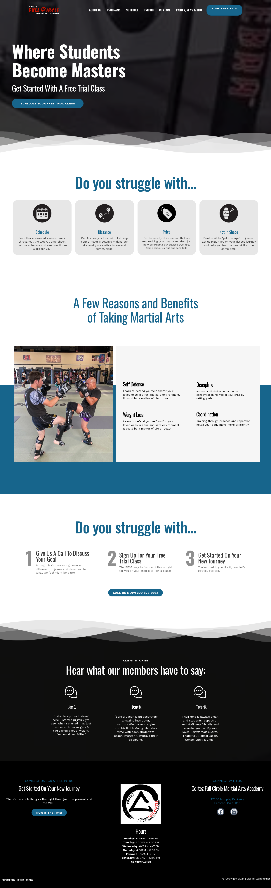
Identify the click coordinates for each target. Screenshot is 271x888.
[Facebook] (220, 811)
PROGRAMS (114, 10)
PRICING (149, 10)
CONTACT (165, 10)
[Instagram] (234, 811)
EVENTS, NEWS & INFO (189, 10)
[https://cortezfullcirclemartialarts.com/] (44, 10)
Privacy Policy (8, 879)
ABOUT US (95, 10)
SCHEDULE (132, 10)
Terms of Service (25, 879)
